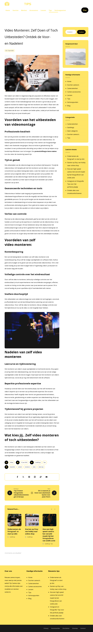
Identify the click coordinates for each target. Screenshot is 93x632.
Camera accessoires (74, 92)
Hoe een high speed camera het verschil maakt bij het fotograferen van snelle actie (76, 173)
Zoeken (81, 32)
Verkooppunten (72, 102)
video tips (41, 467)
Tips (45, 462)
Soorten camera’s (73, 85)
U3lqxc (11, 462)
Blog (68, 106)
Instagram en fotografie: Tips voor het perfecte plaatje (75, 184)
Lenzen (69, 95)
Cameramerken (72, 88)
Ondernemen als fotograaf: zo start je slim (75, 157)
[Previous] (51, 509)
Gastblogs (38, 462)
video (34, 467)
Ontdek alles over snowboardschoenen (74, 191)
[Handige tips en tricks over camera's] (18, 4)
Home (69, 81)
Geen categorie (72, 131)
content (20, 467)
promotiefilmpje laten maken (46, 151)
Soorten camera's (73, 134)
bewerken (12, 467)
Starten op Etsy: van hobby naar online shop (76, 164)
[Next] (54, 509)
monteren (27, 467)
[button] (17, 477)
